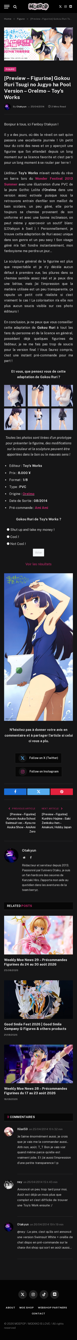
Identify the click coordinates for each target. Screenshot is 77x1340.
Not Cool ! (18, 544)
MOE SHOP (27, 1307)
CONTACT (38, 1313)
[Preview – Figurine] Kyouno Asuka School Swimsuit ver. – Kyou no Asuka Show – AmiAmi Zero (21, 823)
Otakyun (21, 106)
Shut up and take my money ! (32, 530)
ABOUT (10, 1307)
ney (19, 1182)
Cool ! (14, 537)
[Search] (15, 6)
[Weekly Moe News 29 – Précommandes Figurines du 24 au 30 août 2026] (38, 935)
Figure (10, 69)
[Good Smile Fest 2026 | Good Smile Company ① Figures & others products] (38, 999)
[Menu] (6, 6)
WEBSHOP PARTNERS (52, 1307)
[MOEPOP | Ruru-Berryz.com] (38, 6)
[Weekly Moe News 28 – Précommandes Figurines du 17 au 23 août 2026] (38, 1064)
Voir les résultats (38, 564)
